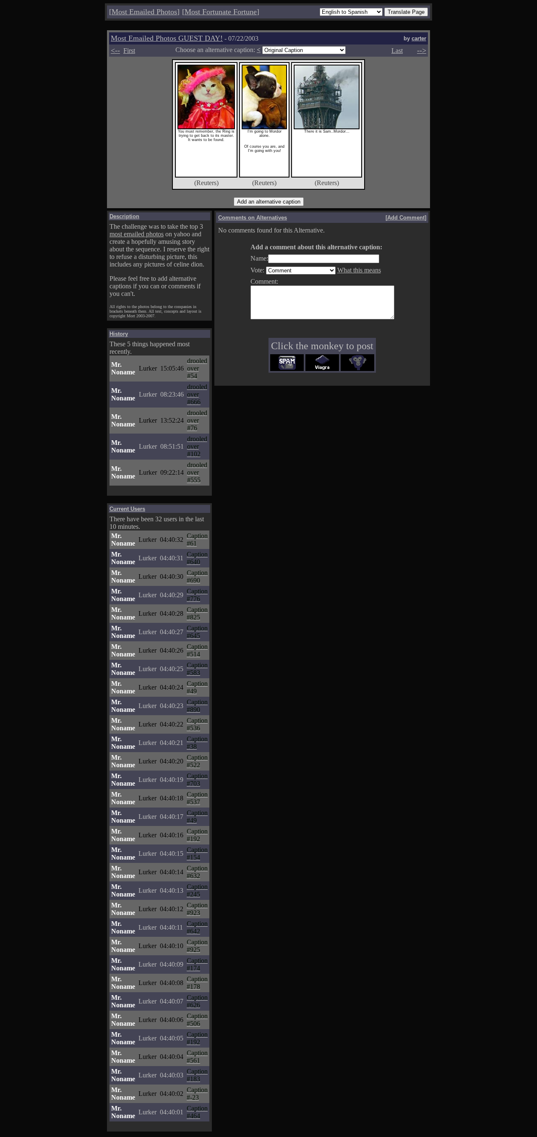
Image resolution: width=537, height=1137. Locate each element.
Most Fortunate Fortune (221, 12)
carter (419, 38)
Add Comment (406, 217)
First (129, 50)
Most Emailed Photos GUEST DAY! (167, 38)
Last (397, 50)
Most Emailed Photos (144, 12)
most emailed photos (136, 234)
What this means (359, 270)
